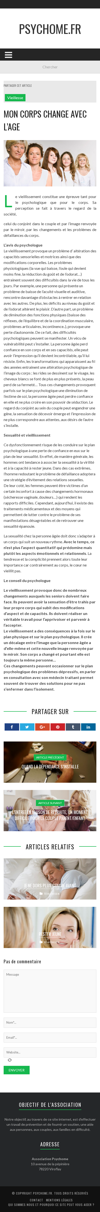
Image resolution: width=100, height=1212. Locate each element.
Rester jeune (50, 934)
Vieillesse (15, 97)
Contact (36, 1200)
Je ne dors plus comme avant (50, 885)
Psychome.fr (50, 28)
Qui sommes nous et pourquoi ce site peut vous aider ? (51, 1205)
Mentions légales (59, 1200)
